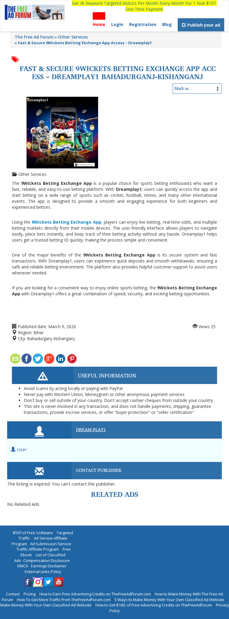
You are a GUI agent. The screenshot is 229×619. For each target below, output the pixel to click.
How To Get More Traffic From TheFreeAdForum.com (64, 599)
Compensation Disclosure (46, 560)
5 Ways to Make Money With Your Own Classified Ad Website (169, 599)
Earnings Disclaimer (48, 566)
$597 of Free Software (33, 532)
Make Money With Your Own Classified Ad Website (46, 605)
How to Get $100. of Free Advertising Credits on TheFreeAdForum (153, 605)
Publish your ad (203, 25)
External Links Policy (43, 571)
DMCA (22, 566)
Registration (142, 24)
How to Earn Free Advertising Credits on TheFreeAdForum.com (95, 594)
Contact (13, 594)
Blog (167, 24)
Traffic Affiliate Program (37, 549)
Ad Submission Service (50, 543)
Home (99, 24)
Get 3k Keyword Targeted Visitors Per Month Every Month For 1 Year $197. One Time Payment (144, 6)
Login (117, 24)
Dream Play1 (91, 429)
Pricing (29, 594)
